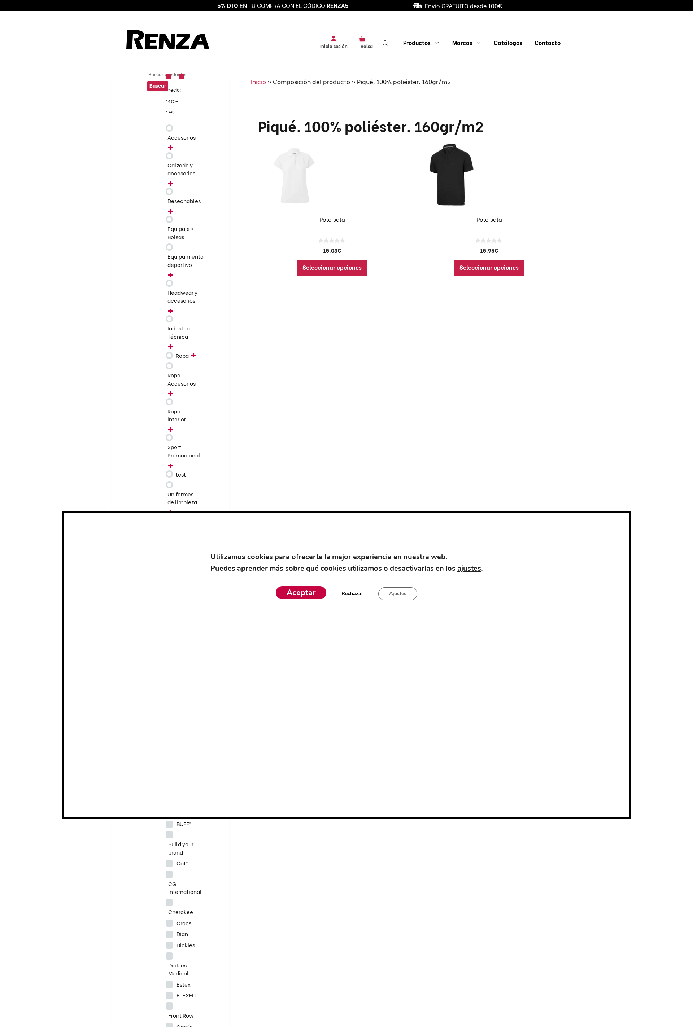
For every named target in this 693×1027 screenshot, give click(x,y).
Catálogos (508, 42)
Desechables (184, 201)
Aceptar (301, 592)
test (181, 474)
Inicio (258, 81)
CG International (185, 887)
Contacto (548, 42)
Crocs (183, 923)
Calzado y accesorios (181, 169)
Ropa (182, 355)
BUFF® (183, 824)
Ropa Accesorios (181, 379)
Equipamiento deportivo (185, 260)
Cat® (182, 863)
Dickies (185, 945)
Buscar (157, 85)
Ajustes (397, 593)
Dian (182, 934)
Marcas (462, 42)
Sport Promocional (183, 451)
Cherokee (180, 912)
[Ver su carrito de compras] (365, 38)
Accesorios (181, 137)
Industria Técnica (178, 332)
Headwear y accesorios (182, 296)
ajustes (469, 568)
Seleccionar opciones (332, 267)
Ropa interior (176, 415)
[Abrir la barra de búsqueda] (386, 42)
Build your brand (180, 848)
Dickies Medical (178, 969)
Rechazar (352, 593)
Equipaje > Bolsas (180, 232)
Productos (417, 42)
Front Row (180, 1015)
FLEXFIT (186, 995)
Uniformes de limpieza (182, 498)
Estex (183, 984)
